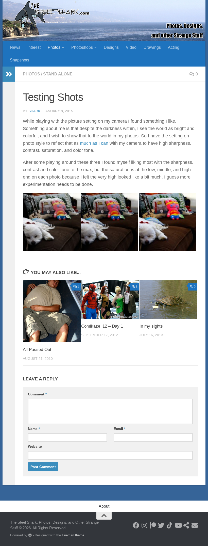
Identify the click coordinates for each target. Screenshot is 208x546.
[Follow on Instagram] (144, 525)
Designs (111, 47)
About (104, 506)
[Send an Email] (195, 525)
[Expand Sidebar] (9, 74)
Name (34, 429)
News (15, 47)
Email (119, 429)
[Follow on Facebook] (136, 525)
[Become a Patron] (153, 525)
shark (34, 111)
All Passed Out (37, 349)
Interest (34, 47)
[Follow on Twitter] (161, 525)
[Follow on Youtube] (178, 525)
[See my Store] (186, 525)
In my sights (151, 326)
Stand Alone (58, 74)
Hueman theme (73, 535)
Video (131, 47)
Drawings (152, 47)
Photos (54, 47)
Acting (173, 47)
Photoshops (82, 47)
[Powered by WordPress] (30, 535)
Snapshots (19, 60)
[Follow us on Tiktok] (169, 525)
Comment (37, 394)
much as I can (94, 143)
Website (35, 446)
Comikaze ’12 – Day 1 (102, 326)
